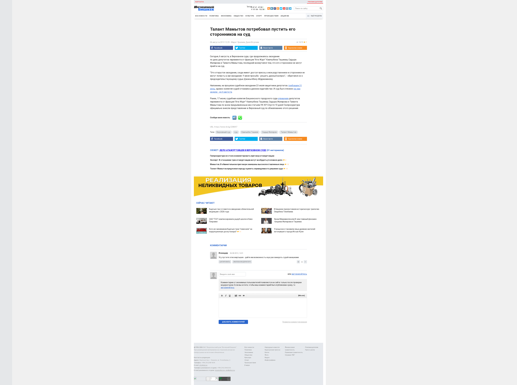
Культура (249, 16)
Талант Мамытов (288, 132)
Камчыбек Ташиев (250, 132)
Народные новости (272, 347)
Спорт (259, 16)
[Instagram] (287, 8)
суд (235, 132)
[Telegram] (290, 8)
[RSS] (268, 8)
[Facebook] (275, 8)
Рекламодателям (315, 2)
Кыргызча (199, 2)
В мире (247, 365)
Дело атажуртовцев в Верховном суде (242, 150)
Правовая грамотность (294, 352)
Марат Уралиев (238, 42)
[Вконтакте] (271, 8)
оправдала (283, 98)
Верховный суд (223, 132)
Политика (214, 16)
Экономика (226, 16)
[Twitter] (281, 8)
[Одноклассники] (278, 8)
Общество (238, 16)
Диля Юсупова (252, 42)
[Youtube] (284, 8)
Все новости (201, 16)
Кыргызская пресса (272, 350)
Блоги (267, 352)
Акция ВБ (285, 16)
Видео (267, 357)
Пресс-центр (310, 350)
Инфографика (270, 360)
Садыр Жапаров (269, 132)
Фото (266, 355)
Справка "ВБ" (290, 355)
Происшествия (271, 16)
